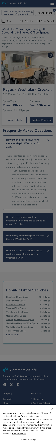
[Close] (52, 409)
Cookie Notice (19, 433)
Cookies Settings (28, 439)
